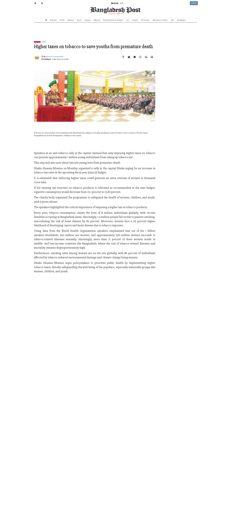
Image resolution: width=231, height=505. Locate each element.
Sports (79, 20)
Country (135, 20)
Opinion (88, 20)
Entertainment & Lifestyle (113, 20)
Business (70, 20)
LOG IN (194, 3)
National (53, 20)
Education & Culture (160, 20)
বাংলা (121, 3)
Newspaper (181, 20)
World (62, 20)
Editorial (97, 20)
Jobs (172, 20)
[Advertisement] (115, 34)
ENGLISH (114, 3)
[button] (35, 3)
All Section (145, 20)
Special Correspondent (54, 56)
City (127, 20)
